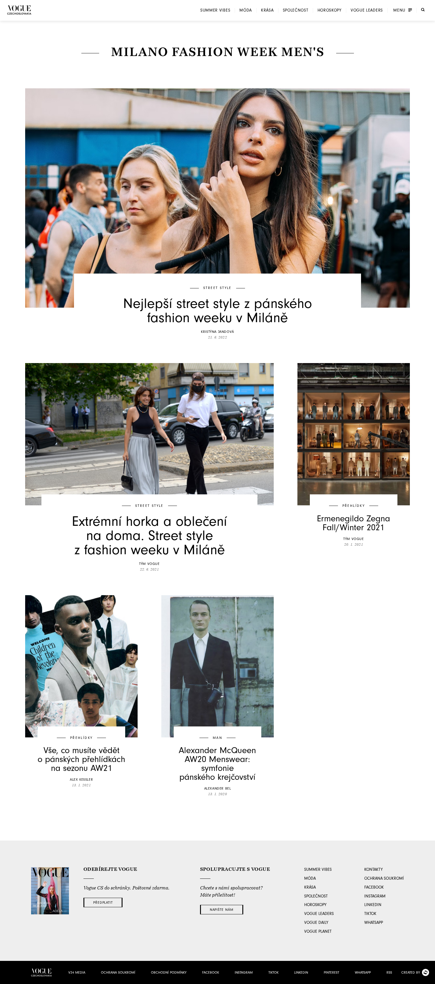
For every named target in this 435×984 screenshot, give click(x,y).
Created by (410, 972)
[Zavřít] (429, 978)
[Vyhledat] (423, 10)
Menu (399, 10)
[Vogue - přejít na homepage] (19, 10)
